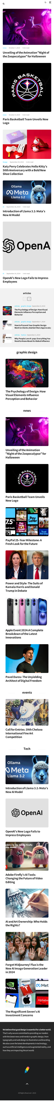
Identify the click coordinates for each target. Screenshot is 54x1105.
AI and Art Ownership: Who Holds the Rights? (26, 924)
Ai (3, 207)
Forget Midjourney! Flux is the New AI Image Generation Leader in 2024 (26, 969)
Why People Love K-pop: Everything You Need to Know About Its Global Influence (32, 340)
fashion (23, 335)
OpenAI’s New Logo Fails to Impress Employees (25, 280)
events (27, 693)
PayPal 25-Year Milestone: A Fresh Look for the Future (24, 542)
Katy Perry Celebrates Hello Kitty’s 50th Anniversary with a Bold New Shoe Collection (25, 170)
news (5, 48)
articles (27, 294)
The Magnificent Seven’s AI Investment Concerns (23, 1014)
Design (5, 162)
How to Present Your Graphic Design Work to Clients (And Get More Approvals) (33, 326)
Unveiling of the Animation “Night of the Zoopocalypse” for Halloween (26, 55)
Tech (27, 749)
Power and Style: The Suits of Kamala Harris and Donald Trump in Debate (24, 587)
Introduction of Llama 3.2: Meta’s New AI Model (24, 213)
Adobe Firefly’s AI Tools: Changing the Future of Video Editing (24, 879)
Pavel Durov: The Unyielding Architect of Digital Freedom (24, 679)
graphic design (26, 306)
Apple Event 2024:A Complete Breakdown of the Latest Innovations (24, 634)
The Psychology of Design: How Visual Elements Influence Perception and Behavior (31, 312)
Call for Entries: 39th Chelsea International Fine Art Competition (24, 733)
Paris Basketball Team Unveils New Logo (25, 121)
